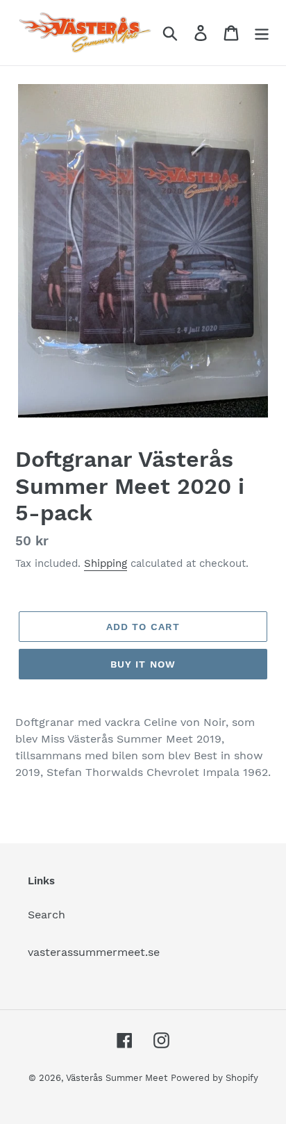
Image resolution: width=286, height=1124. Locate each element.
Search (46, 914)
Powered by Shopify (214, 1078)
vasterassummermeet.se (94, 952)
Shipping (105, 563)
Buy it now (143, 664)
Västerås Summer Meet (116, 1078)
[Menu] (261, 33)
